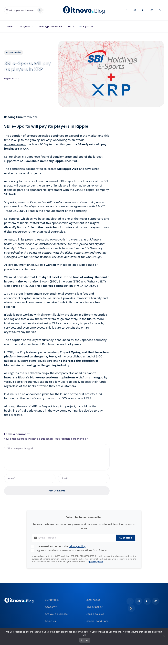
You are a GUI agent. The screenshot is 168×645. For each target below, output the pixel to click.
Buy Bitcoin (52, 600)
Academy (51, 607)
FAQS (71, 26)
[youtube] (155, 601)
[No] (164, 636)
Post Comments (57, 490)
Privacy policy (94, 607)
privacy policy (77, 546)
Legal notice (93, 600)
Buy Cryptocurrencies (50, 26)
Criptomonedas (13, 52)
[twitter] (131, 608)
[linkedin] (147, 601)
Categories (25, 26)
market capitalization (58, 286)
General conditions (97, 621)
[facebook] (130, 601)
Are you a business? (57, 614)
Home (10, 26)
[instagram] (138, 601)
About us (50, 621)
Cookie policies (95, 614)
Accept (85, 640)
